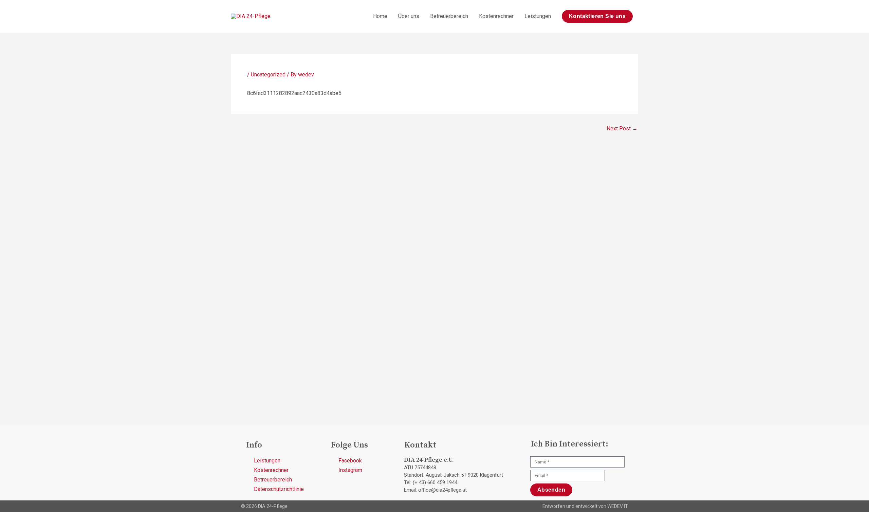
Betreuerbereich (449, 16)
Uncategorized (268, 74)
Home (380, 16)
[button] (597, 16)
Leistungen (537, 16)
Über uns (408, 16)
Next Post (622, 128)
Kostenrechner (496, 16)
